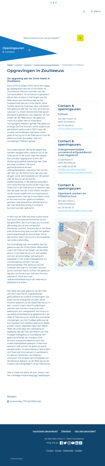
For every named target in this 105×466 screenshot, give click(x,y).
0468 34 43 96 (69, 166)
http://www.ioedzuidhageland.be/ (75, 172)
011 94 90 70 (68, 207)
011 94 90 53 (68, 125)
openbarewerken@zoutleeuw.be (75, 210)
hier (36, 375)
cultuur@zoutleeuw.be (70, 128)
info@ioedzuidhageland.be (72, 169)
